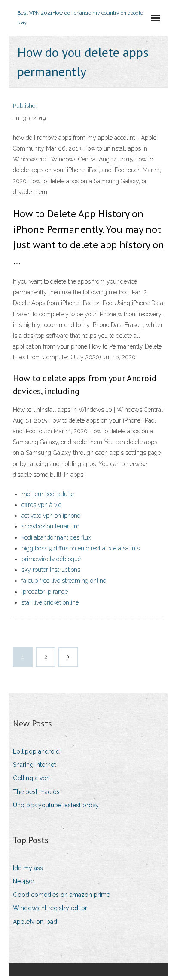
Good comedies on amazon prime (61, 894)
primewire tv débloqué (51, 559)
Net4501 (24, 881)
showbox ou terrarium (50, 526)
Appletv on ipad (35, 921)
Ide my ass (28, 868)
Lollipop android (36, 751)
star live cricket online (50, 602)
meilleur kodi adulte (47, 494)
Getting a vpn (31, 778)
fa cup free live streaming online (63, 580)
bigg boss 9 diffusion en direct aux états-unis (80, 548)
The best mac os (36, 791)
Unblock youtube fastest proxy (56, 805)
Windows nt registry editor (50, 908)
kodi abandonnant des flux (56, 537)
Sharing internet (34, 764)
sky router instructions (50, 569)
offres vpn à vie (41, 504)
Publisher (25, 105)
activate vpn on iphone (50, 515)
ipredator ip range (44, 591)
